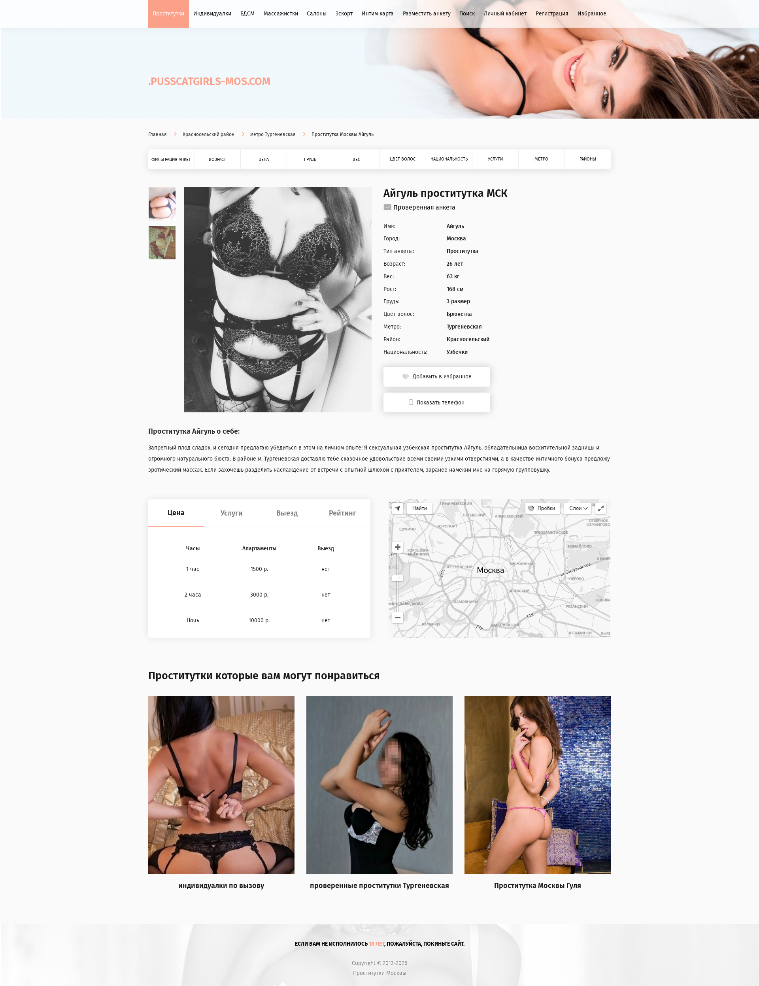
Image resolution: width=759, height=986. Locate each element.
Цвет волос (402, 159)
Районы (588, 159)
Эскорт (344, 13)
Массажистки (281, 13)
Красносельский (468, 339)
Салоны (317, 13)
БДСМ (247, 13)
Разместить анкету (427, 13)
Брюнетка (459, 314)
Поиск (467, 13)
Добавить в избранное (442, 376)
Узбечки (457, 352)
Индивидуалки (212, 13)
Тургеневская (464, 327)
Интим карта (378, 13)
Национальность (449, 159)
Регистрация (552, 13)
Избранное (592, 13)
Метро (541, 159)
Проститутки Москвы (379, 973)
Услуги (495, 159)
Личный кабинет (505, 13)
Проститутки (168, 13)
